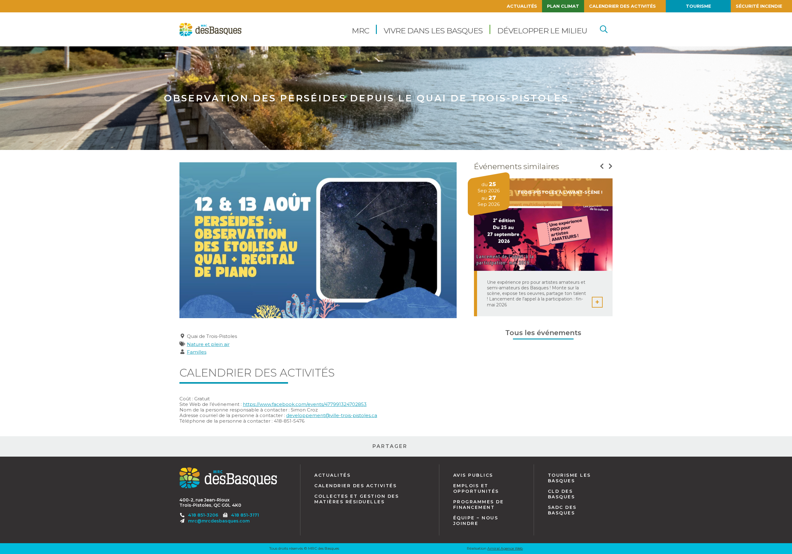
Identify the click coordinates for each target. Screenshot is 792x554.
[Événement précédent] (602, 166)
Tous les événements (543, 333)
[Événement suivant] (611, 166)
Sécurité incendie (759, 6)
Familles (196, 352)
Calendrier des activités (622, 6)
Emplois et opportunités (476, 488)
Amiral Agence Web (505, 548)
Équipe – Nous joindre (475, 520)
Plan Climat (563, 6)
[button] (360, 29)
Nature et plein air (208, 344)
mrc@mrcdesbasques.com (219, 521)
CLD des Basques (561, 494)
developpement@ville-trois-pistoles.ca (331, 415)
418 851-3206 (203, 515)
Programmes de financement (478, 504)
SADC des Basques (562, 510)
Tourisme (698, 6)
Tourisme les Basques (569, 478)
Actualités (522, 6)
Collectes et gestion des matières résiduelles (356, 499)
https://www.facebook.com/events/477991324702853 (305, 404)
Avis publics (473, 475)
